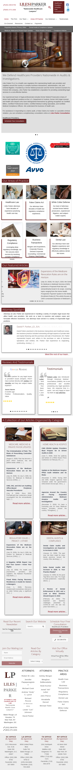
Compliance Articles (60, 30)
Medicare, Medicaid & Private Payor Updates (19, 30)
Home (6, 19)
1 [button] (30, 301)
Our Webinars (50, 19)
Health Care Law (63, 680)
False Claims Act (63, 703)
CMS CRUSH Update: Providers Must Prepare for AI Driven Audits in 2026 (54, 450)
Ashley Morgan (45, 676)
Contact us (28, 23)
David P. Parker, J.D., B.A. (28, 326)
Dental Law (63, 698)
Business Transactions (63, 687)
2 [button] (28, 349)
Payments (38, 23)
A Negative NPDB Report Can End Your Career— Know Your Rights (18, 564)
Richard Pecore (28, 702)
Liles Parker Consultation (39, 113)
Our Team (22, 19)
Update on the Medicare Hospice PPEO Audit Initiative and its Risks (54, 472)
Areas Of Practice (37, 19)
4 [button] (35, 301)
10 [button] (42, 349)
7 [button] (37, 349)
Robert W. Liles (28, 676)
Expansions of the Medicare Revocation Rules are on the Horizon (49, 274)
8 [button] (42, 301)
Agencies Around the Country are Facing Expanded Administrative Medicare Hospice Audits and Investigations (54, 496)
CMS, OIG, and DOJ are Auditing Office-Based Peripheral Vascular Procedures (18, 488)
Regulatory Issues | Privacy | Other (15, 27)
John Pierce (46, 696)
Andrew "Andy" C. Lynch (28, 693)
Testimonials (63, 19)
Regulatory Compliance (63, 693)
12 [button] (46, 349)
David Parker (28, 716)
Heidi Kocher (45, 686)
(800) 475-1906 (10, 10)
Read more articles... (22, 503)
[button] (12, 630)
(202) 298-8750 (10, 5)
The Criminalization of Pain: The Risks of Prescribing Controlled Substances (18, 453)
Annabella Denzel (45, 701)
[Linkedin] (68, 10)
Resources (19, 23)
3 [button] (33, 301)
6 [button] (39, 301)
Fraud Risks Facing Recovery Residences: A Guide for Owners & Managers (18, 582)
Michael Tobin (46, 706)
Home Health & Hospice (43, 30)
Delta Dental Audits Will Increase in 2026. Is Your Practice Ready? (54, 569)
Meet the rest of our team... (57, 354)
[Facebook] (67, 4)
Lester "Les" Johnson (28, 711)
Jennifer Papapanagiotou (28, 682)
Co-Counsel (8, 23)
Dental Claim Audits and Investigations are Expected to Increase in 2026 (54, 548)
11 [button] (44, 349)
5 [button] (37, 301)
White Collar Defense (63, 709)
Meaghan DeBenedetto (45, 681)
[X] (68, 7)
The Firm (14, 19)
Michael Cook (28, 688)
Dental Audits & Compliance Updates (41, 27)
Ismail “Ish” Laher (45, 691)
